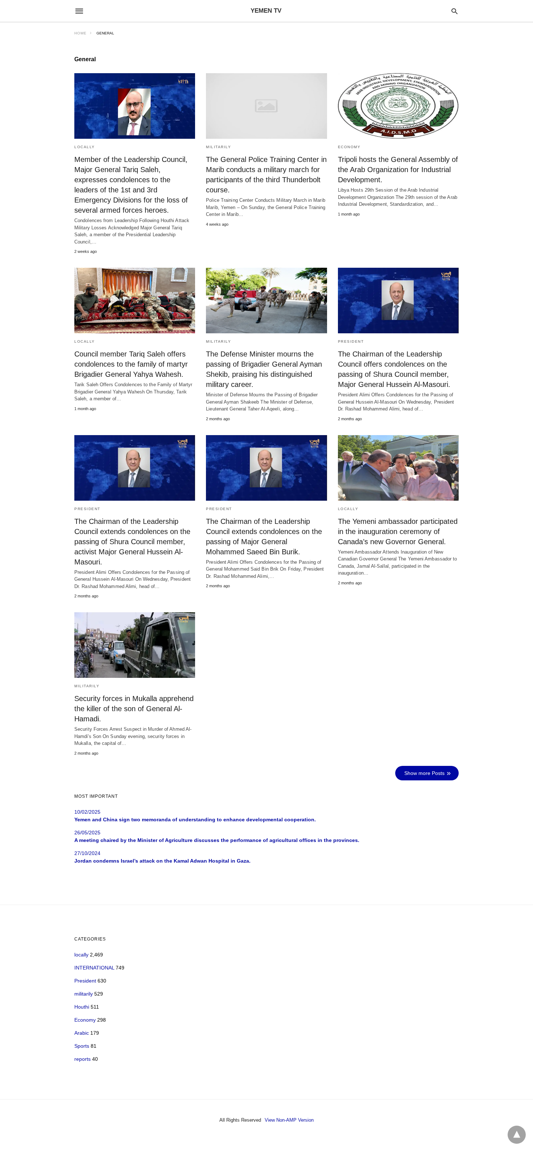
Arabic (81, 1033)
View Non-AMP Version (289, 1120)
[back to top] (517, 1135)
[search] (454, 11)
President (351, 341)
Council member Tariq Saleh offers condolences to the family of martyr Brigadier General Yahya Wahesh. (131, 364)
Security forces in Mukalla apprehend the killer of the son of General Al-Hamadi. (134, 709)
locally (84, 147)
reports (82, 1059)
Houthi (81, 1007)
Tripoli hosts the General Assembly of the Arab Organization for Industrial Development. (398, 169)
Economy (349, 147)
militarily (218, 147)
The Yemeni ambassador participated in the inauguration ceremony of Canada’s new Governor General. (398, 531)
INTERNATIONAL (94, 968)
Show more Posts (424, 773)
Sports (81, 1046)
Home (80, 33)
